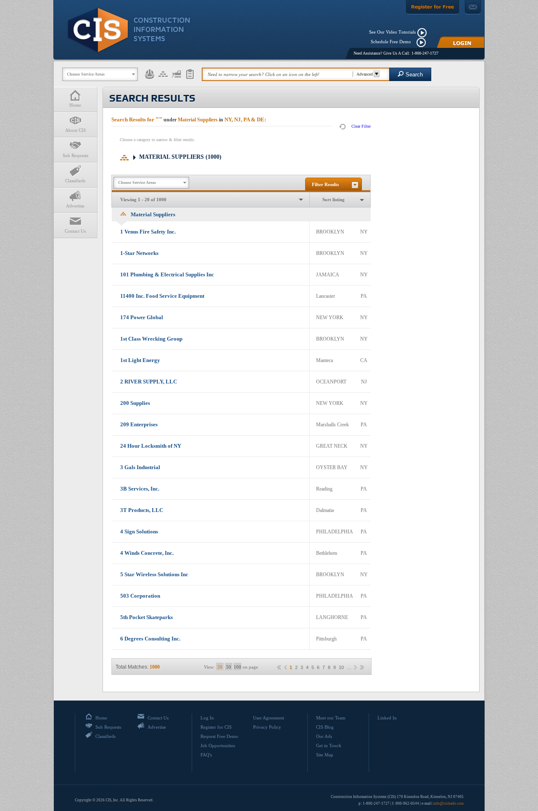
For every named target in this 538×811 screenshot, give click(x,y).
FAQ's (206, 754)
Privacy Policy (267, 727)
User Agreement (268, 717)
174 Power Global (141, 317)
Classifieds (75, 180)
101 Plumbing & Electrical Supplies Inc (167, 274)
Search (414, 74)
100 (237, 666)
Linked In (387, 717)
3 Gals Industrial (140, 467)
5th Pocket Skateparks (146, 617)
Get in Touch (328, 745)
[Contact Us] (473, 7)
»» (362, 667)
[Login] (460, 42)
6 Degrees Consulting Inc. (150, 638)
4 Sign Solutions (139, 531)
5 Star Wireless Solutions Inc (154, 574)
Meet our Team (330, 717)
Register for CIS (216, 727)
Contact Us (75, 231)
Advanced (364, 74)
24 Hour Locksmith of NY (150, 446)
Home (75, 105)
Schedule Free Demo (393, 41)
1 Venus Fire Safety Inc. (148, 231)
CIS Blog (325, 727)
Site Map (324, 754)
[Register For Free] (432, 7)
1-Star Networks (139, 253)
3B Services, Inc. (139, 489)
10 (341, 667)
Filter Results (325, 184)
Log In (207, 717)
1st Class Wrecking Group (151, 339)
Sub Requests (75, 155)
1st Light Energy (140, 360)
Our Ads (324, 736)
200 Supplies (135, 403)
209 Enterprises (139, 424)
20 (219, 666)
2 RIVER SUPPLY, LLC (148, 381)
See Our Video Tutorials (392, 31)
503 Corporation (140, 596)
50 (228, 666)
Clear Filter (361, 126)
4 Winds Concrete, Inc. (147, 553)
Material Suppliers (180, 156)
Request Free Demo (219, 736)
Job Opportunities (217, 745)
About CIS (75, 130)
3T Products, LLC (141, 510)
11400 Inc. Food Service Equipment (162, 296)
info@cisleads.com (448, 803)
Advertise (75, 205)
